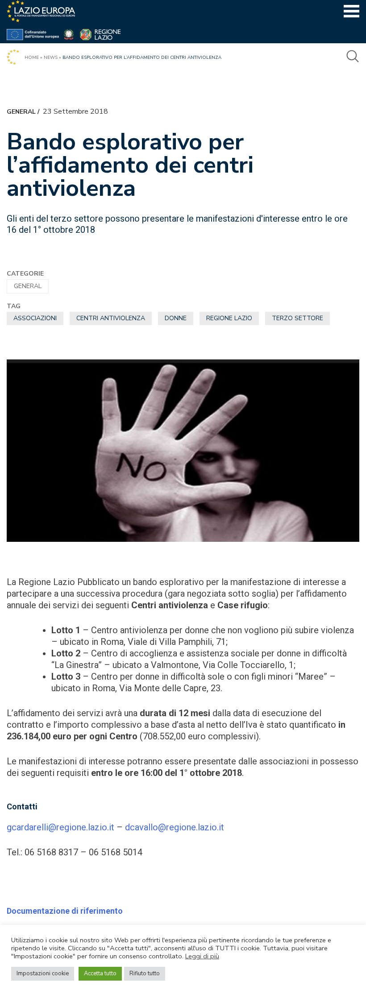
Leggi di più (202, 956)
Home (32, 57)
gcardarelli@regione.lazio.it (60, 827)
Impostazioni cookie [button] (43, 973)
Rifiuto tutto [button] (144, 973)
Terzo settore (297, 318)
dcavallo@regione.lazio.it (174, 827)
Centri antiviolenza (110, 318)
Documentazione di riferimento (65, 911)
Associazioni (35, 318)
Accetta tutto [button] (100, 973)
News (51, 57)
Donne (176, 318)
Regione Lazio (229, 318)
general (21, 111)
